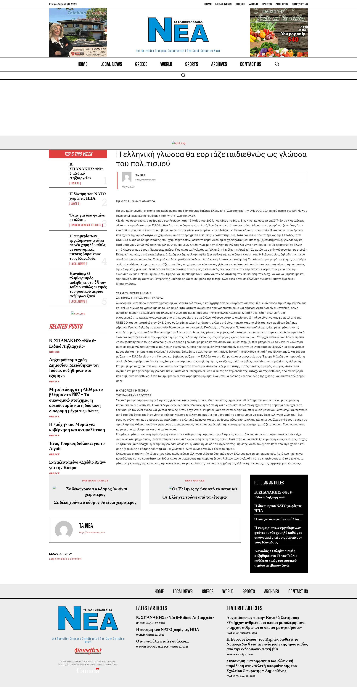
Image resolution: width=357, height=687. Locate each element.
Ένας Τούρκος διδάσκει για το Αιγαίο (77, 445)
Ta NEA (140, 175)
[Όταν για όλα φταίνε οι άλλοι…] (58, 220)
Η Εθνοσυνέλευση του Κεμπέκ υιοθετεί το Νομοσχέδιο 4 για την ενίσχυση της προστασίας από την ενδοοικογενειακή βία (267, 644)
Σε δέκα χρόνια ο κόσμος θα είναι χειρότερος (95, 502)
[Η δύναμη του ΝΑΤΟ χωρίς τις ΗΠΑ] (58, 198)
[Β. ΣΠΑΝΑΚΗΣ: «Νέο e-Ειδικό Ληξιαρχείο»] (58, 169)
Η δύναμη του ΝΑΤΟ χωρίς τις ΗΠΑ (88, 196)
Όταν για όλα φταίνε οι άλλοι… (87, 217)
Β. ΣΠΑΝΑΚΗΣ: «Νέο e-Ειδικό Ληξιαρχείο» (87, 170)
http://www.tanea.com (145, 180)
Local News (78, 263)
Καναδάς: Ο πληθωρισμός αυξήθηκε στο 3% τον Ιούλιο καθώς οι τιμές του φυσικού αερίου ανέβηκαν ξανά (88, 284)
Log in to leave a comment (65, 558)
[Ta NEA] (126, 177)
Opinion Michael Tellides (86, 225)
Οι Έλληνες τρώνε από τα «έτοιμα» (195, 497)
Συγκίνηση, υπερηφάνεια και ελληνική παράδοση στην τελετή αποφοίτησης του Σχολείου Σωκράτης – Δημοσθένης (261, 665)
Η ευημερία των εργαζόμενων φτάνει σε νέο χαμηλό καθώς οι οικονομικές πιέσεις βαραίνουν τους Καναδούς (87, 247)
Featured (232, 633)
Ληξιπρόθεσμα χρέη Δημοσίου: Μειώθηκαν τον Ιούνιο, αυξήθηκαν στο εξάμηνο (74, 367)
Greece (75, 183)
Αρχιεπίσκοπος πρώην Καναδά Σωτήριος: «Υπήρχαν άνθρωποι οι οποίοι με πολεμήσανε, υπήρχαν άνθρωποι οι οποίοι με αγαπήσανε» (265, 622)
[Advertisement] (178, 108)
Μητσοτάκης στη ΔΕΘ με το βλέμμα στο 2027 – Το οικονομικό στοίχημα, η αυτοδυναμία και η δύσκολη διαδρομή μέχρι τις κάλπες (76, 399)
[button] (276, 63)
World (75, 203)
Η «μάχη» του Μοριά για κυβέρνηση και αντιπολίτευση (77, 426)
